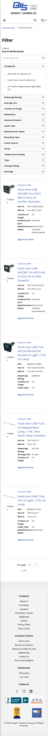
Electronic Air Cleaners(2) (19, 73)
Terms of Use (24, 628)
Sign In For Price (26, 239)
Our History (24, 605)
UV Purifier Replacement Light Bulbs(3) (24, 88)
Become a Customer (24, 645)
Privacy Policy (24, 624)
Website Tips (24, 653)
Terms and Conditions (24, 660)
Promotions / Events (24, 613)
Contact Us (24, 656)
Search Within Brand (13, 51)
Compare (10, 201)
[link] (19, 571)
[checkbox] (5, 74)
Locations (24, 609)
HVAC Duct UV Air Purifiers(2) (21, 80)
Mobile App (24, 617)
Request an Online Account (24, 649)
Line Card (24, 677)
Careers (24, 621)
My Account (24, 641)
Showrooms (24, 673)
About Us (24, 601)
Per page (21, 564)
